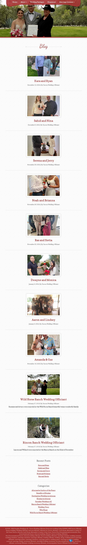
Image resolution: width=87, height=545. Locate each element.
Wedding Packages (37, 2)
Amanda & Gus (44, 359)
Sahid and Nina (43, 120)
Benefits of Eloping (43, 493)
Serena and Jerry (43, 160)
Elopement (52, 2)
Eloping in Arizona (43, 499)
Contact (44, 6)
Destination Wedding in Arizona (43, 496)
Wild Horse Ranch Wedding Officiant (43, 399)
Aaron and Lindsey (43, 319)
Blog (53, 6)
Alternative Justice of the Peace (43, 490)
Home (15, 2)
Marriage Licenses (66, 2)
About (23, 2)
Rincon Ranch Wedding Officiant (43, 442)
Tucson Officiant (73, 543)
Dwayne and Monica (43, 280)
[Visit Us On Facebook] (70, 541)
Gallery (35, 6)
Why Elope (44, 510)
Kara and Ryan (43, 81)
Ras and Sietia (43, 240)
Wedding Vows (43, 507)
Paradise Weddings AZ (43, 502)
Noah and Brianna (43, 200)
